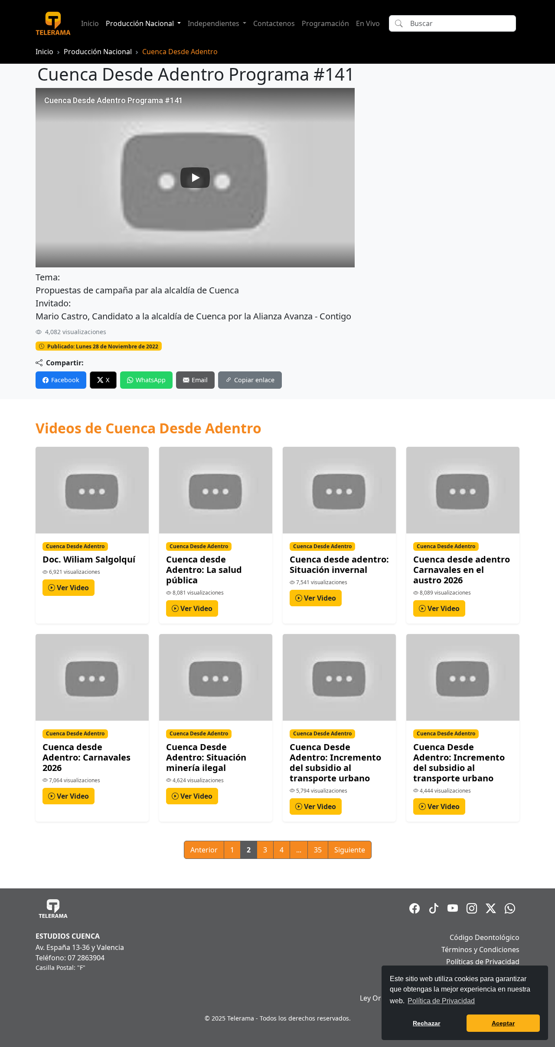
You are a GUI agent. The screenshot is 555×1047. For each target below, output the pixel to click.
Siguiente (349, 850)
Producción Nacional (98, 51)
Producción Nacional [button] (141, 23)
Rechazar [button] (426, 1023)
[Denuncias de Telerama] (510, 908)
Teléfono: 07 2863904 (70, 957)
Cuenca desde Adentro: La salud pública (204, 569)
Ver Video (72, 587)
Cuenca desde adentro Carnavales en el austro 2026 (461, 569)
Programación (325, 23)
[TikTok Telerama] (433, 908)
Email (200, 380)
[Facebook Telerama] (414, 908)
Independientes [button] (214, 23)
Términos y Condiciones (480, 949)
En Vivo (368, 23)
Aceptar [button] (503, 1023)
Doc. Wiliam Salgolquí (88, 559)
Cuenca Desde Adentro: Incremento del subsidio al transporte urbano (335, 762)
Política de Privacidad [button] (441, 1001)
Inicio (90, 23)
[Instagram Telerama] (472, 908)
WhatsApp (151, 380)
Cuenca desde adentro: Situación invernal (339, 564)
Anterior (204, 850)
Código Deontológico (484, 937)
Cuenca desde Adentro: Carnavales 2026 (86, 757)
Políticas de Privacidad (482, 961)
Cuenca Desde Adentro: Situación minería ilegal (206, 757)
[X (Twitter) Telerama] (491, 908)
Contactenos (274, 23)
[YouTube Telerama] (452, 908)
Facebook (65, 380)
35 (318, 850)
